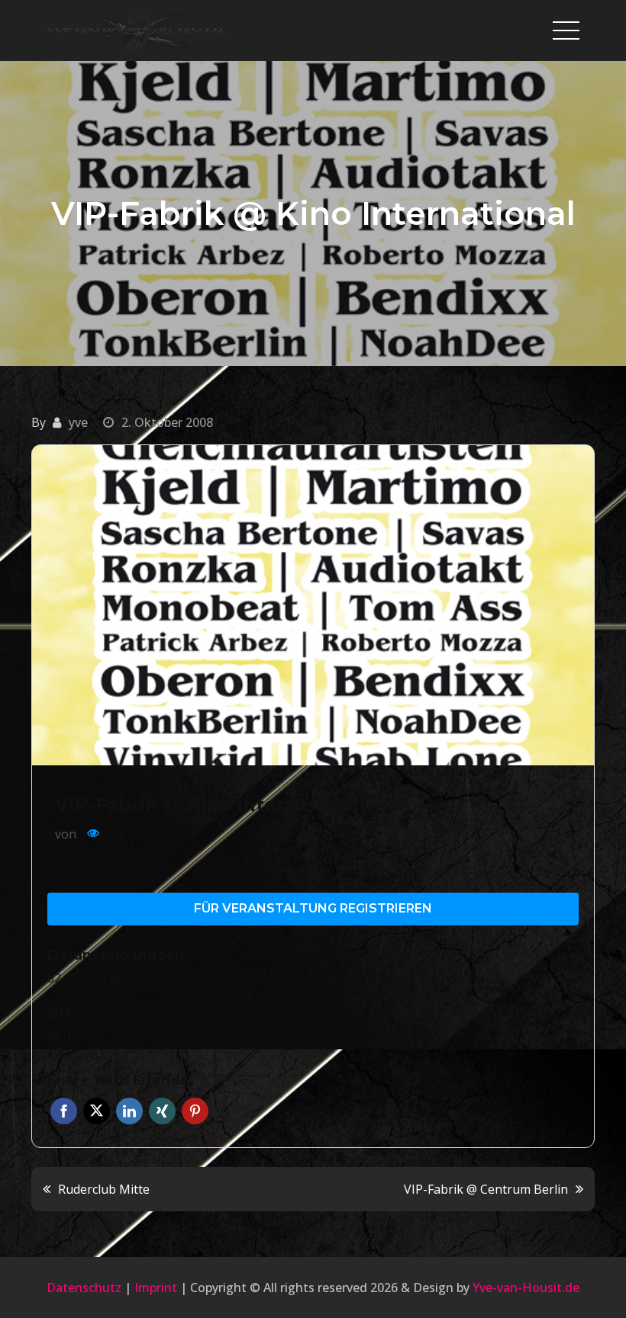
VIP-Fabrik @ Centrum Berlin (486, 1189)
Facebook (63, 1111)
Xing (162, 1111)
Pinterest (195, 1111)
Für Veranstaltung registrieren (313, 908)
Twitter (96, 1111)
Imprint (155, 1287)
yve (78, 422)
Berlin (64, 1036)
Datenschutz (84, 1287)
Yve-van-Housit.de (526, 1287)
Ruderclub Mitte (104, 1189)
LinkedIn (129, 1111)
